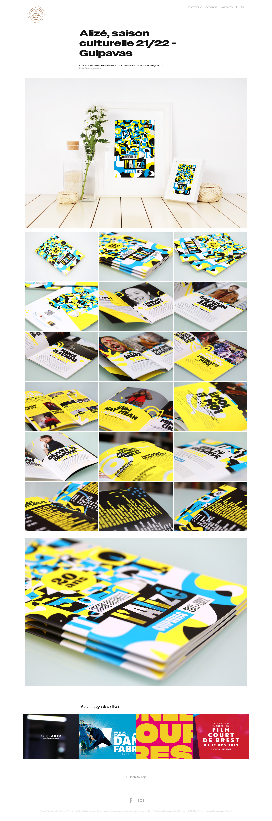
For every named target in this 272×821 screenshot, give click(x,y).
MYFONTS (227, 7)
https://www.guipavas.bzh (91, 68)
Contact (211, 7)
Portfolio (195, 7)
